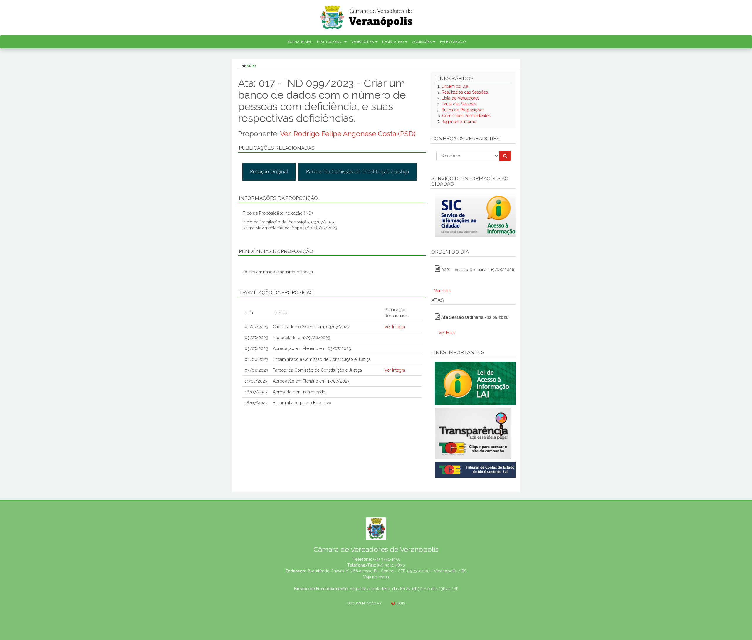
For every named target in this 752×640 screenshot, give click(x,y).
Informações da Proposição (278, 198)
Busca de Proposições (463, 109)
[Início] (367, 15)
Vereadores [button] (363, 42)
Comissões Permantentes (466, 115)
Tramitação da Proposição (276, 292)
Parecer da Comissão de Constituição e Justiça (357, 171)
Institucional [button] (330, 42)
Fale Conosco (453, 42)
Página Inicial (299, 42)
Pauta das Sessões (459, 104)
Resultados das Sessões (465, 92)
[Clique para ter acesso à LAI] (476, 383)
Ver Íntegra (395, 326)
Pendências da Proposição (276, 251)
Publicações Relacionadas (277, 148)
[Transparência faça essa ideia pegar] (473, 433)
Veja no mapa (376, 577)
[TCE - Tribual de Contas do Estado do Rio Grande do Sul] (476, 469)
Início (251, 66)
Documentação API (364, 603)
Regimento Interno (458, 121)
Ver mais (442, 290)
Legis (400, 603)
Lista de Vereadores (461, 98)
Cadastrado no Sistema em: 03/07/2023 (311, 326)
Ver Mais (447, 332)
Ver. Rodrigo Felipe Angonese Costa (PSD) (348, 133)
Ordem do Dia (454, 86)
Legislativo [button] (393, 42)
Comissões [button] (422, 42)
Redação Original (269, 171)
